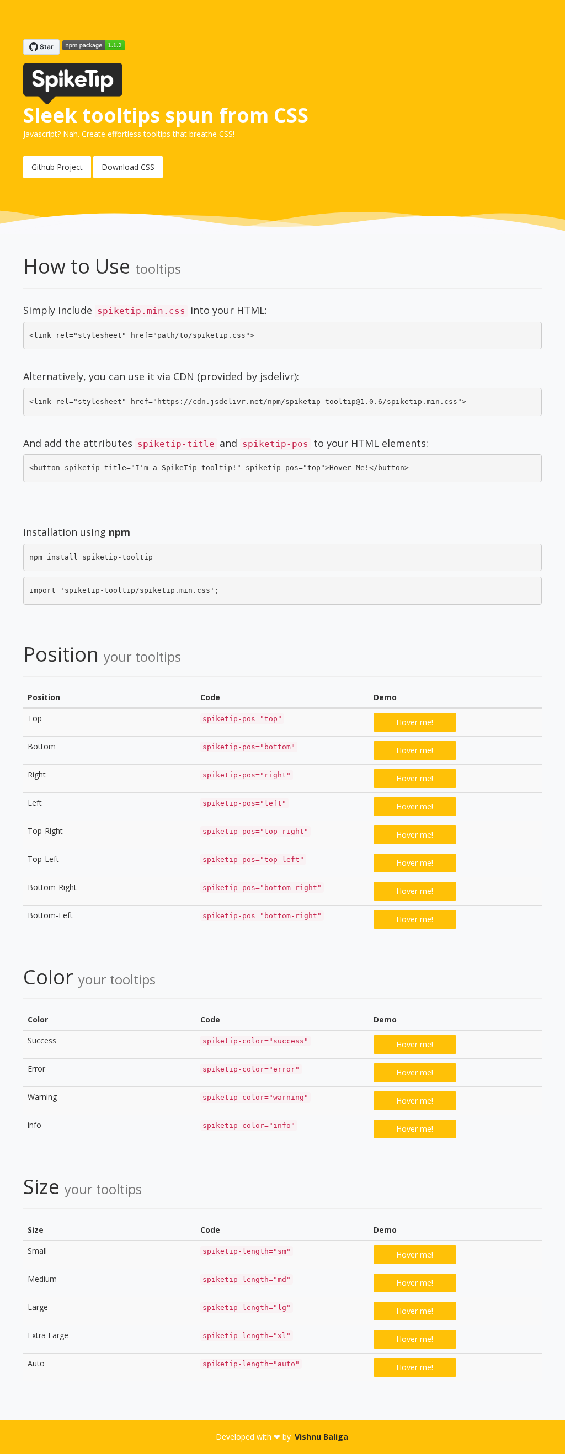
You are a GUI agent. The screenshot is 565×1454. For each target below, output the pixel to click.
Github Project (57, 167)
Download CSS (128, 167)
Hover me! (414, 722)
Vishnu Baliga (321, 1436)
